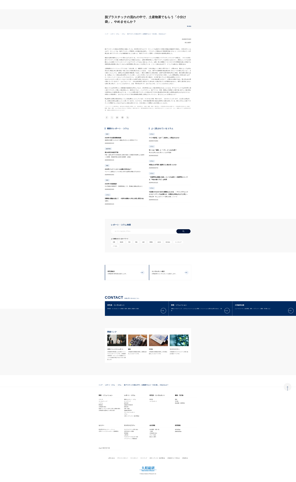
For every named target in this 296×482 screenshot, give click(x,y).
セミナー (101, 425)
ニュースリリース (104, 448)
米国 (107, 165)
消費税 (151, 242)
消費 (114, 242)
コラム (123, 34)
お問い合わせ (111, 458)
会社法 (159, 242)
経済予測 (108, 148)
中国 (129, 242)
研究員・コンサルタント (157, 395)
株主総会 (168, 242)
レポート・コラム (115, 34)
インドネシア (178, 242)
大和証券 (184, 458)
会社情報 (152, 425)
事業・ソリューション (106, 395)
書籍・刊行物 (179, 395)
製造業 (121, 242)
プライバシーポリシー (122, 458)
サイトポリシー (134, 458)
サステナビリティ (129, 425)
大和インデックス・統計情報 (156, 458)
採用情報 (178, 425)
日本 (107, 134)
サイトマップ (144, 458)
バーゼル (115, 246)
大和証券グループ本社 (172, 458)
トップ (106, 34)
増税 (136, 242)
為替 (143, 242)
